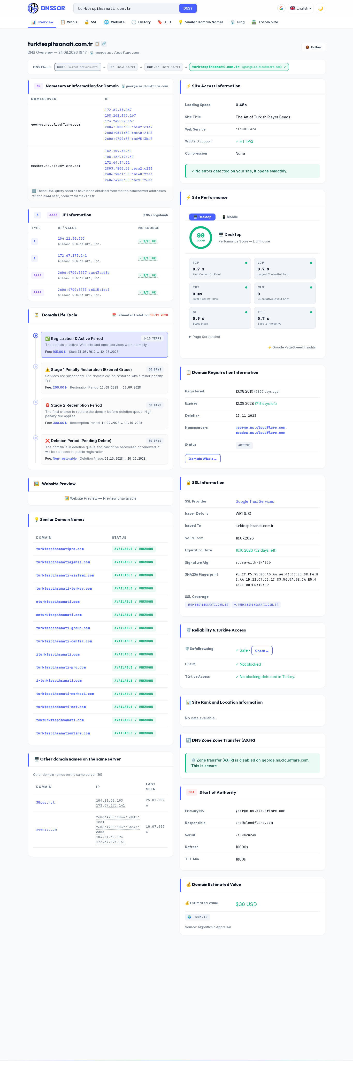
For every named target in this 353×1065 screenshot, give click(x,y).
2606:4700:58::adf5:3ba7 (128, 138)
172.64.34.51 (117, 162)
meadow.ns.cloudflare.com (260, 432)
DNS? (188, 8)
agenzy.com (46, 829)
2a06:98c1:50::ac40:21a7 (128, 133)
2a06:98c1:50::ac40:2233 (128, 174)
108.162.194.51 (119, 157)
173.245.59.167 (119, 121)
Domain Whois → (203, 459)
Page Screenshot (206, 337)
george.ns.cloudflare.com (260, 427)
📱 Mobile (230, 217)
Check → (262, 651)
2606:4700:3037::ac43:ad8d (84, 272)
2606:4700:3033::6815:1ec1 (84, 289)
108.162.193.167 (120, 115)
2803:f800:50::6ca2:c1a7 (128, 127)
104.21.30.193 (71, 238)
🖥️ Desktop (202, 217)
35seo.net (45, 802)
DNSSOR (53, 8)
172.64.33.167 (118, 110)
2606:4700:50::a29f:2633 (128, 180)
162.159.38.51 (118, 151)
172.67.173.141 (72, 255)
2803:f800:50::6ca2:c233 (128, 168)
